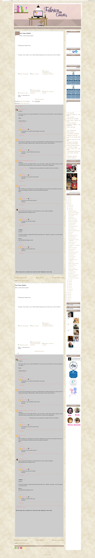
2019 (68, 197)
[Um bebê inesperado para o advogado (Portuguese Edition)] (69, 181)
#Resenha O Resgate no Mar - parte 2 (74, 230)
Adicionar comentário (21, 507)
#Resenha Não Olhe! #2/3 (72, 218)
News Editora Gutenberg (72, 211)
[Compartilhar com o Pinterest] (39, 101)
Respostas (22, 127)
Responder (21, 124)
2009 (68, 300)
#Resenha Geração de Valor (72, 247)
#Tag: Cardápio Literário (72, 229)
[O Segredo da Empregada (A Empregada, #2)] (74, 189)
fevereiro (70, 289)
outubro (70, 208)
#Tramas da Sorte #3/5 (71, 256)
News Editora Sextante (71, 238)
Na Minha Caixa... (71, 217)
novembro (70, 206)
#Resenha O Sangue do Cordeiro (73, 263)
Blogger (49, 554)
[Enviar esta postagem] (33, 101)
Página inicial (39, 277)
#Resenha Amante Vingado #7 (73, 221)
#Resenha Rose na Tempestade (73, 214)
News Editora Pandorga (72, 223)
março (70, 287)
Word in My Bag (22, 122)
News (28, 103)
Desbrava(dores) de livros (24, 168)
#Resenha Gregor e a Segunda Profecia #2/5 (73, 270)
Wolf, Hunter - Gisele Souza (72, 156)
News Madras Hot (71, 273)
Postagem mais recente (21, 277)
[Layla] (69, 189)
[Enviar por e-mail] (35, 101)
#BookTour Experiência (72, 249)
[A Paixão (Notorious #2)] (74, 181)
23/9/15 (30, 129)
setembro (70, 209)
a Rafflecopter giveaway (39, 99)
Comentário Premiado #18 (72, 276)
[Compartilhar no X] (37, 101)
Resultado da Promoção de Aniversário (72, 260)
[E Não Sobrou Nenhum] (69, 172)
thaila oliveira (21, 209)
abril (69, 286)
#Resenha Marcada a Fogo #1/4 (73, 252)
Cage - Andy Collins (70, 117)
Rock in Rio (70, 233)
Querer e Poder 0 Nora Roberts (73, 143)
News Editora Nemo (71, 224)
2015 (68, 203)
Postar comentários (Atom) (23, 280)
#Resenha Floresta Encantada (72, 226)
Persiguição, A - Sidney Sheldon (72, 142)
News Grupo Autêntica (71, 236)
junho (70, 283)
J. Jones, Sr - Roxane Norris (71, 130)
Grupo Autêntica (23, 103)
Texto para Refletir (71, 215)
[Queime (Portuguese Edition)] (74, 171)
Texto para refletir (71, 227)
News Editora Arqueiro (72, 253)
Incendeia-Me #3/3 (71, 255)
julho (69, 281)
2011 (68, 297)
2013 (68, 294)
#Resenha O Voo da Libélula (72, 220)
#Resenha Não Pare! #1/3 (72, 242)
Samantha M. (21, 109)
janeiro (70, 290)
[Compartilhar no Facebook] (38, 101)
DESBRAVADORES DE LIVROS (26, 160)
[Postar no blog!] (36, 101)
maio (69, 284)
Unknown (21, 140)
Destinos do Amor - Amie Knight (72, 118)
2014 (68, 292)
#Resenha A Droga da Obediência (73, 212)
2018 (68, 199)
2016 (68, 202)
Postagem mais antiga (58, 277)
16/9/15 (26, 109)
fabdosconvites (24, 129)
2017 (68, 200)
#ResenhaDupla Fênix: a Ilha (72, 235)
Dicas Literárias (70, 232)
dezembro (70, 205)
